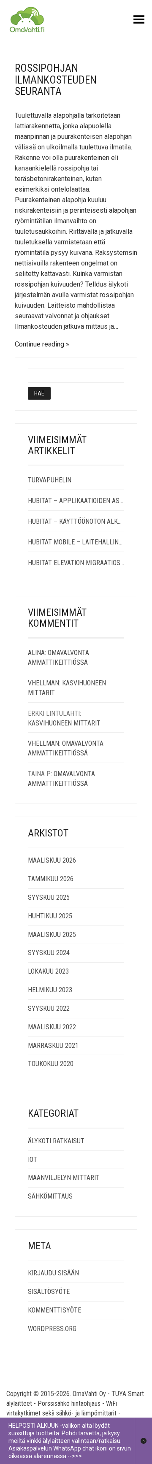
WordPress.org (52, 1329)
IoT (32, 1160)
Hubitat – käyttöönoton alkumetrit (76, 521)
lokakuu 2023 (48, 971)
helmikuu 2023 (50, 990)
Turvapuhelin (49, 480)
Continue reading (39, 344)
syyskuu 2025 (49, 897)
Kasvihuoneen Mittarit (64, 723)
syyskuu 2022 (49, 1008)
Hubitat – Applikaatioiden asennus (76, 501)
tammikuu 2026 (50, 879)
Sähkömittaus (50, 1196)
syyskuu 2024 (49, 953)
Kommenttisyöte (54, 1310)
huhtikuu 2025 (50, 916)
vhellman (43, 683)
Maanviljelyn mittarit (64, 1178)
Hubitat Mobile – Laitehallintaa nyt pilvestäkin (76, 542)
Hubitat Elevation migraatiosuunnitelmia (76, 563)
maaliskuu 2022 (52, 1027)
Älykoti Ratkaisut (56, 1141)
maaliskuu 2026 (52, 860)
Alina (36, 653)
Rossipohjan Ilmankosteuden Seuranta (56, 79)
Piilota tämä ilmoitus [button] (143, 1441)
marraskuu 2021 (53, 1046)
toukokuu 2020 (50, 1064)
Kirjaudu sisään (53, 1273)
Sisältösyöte (49, 1292)
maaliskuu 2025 (52, 935)
